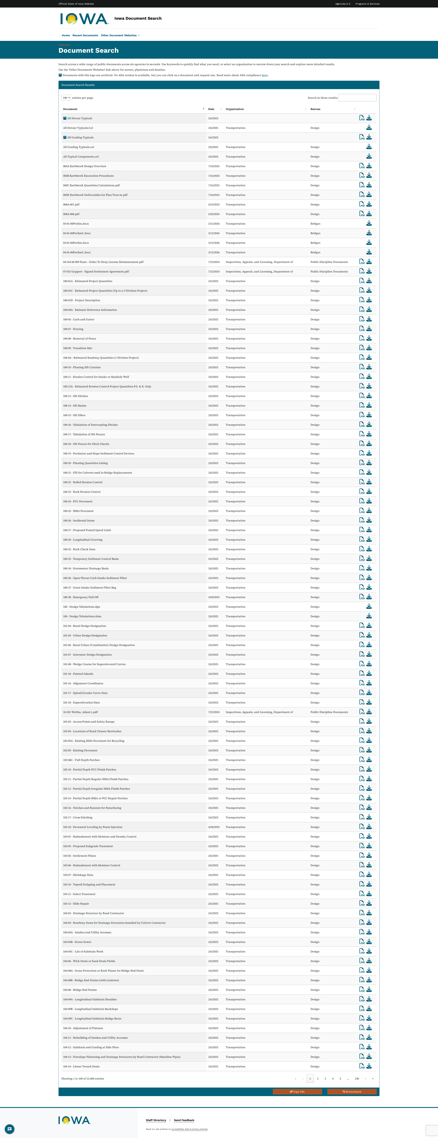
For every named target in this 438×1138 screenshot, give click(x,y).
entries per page (82, 98)
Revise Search (353, 1091)
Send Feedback (184, 1120)
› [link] (365, 1078)
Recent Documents (85, 35)
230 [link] (357, 1078)
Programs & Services (367, 3)
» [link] (373, 1078)
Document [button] (70, 109)
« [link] (295, 1078)
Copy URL (299, 1091)
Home (66, 35)
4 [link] (332, 1078)
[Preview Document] (362, 117)
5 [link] (340, 1078)
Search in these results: (323, 98)
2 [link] (317, 1078)
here (265, 75)
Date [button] (211, 109)
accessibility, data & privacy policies (189, 1129)
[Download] (369, 117)
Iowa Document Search (114, 18)
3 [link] (325, 1078)
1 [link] (310, 1078)
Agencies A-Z (342, 3)
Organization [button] (235, 109)
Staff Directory (156, 1120)
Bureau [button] (315, 109)
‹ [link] (302, 1078)
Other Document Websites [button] (119, 35)
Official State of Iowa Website (76, 3)
